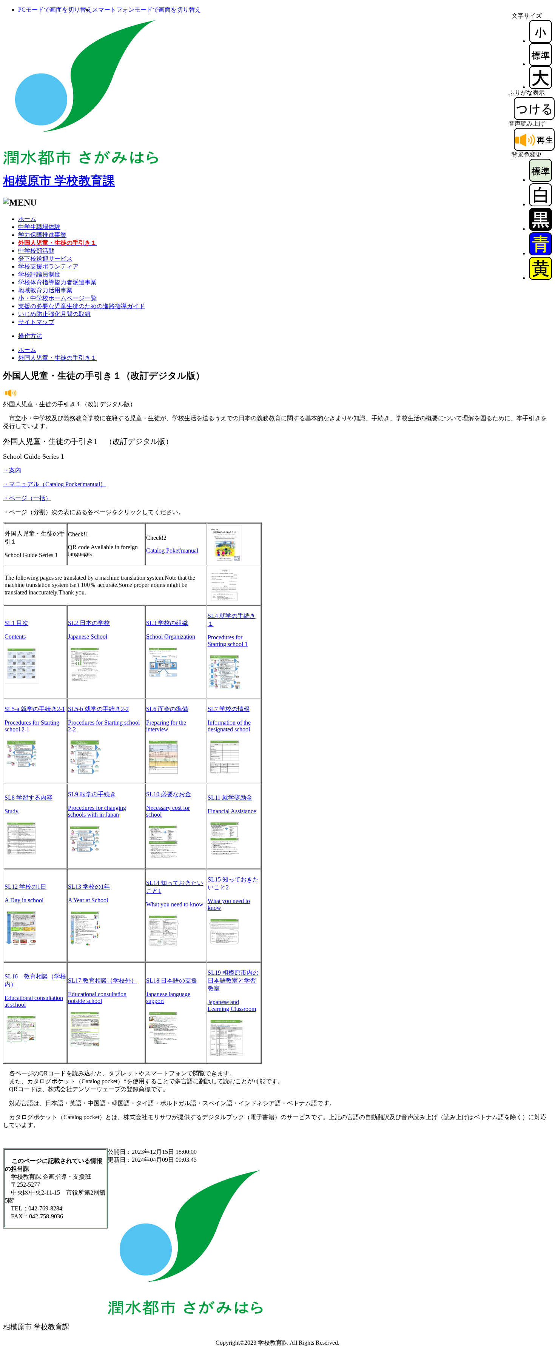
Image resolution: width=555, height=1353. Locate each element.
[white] (540, 204)
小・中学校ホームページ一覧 (57, 298)
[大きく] (540, 87)
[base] (540, 180)
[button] (55, 9)
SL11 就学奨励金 (230, 797)
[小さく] (540, 41)
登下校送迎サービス (45, 258)
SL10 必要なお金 (168, 794)
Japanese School (87, 636)
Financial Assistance (232, 811)
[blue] (540, 253)
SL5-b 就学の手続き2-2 (98, 709)
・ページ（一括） (27, 498)
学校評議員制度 (39, 274)
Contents (15, 636)
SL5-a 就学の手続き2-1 (35, 709)
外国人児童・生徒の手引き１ (57, 358)
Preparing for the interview (166, 726)
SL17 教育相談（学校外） (102, 980)
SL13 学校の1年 (89, 886)
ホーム (27, 219)
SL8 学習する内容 (28, 797)
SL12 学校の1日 (25, 886)
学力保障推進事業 (42, 235)
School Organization (170, 636)
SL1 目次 (16, 623)
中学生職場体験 (39, 227)
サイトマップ (36, 322)
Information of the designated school (229, 726)
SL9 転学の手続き (92, 794)
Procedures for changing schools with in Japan (97, 811)
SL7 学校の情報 (229, 709)
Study (11, 811)
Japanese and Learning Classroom (232, 1005)
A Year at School (88, 900)
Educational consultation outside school (97, 997)
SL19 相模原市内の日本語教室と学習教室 (233, 980)
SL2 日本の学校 (89, 623)
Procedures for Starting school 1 (228, 640)
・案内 (12, 470)
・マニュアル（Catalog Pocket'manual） (54, 484)
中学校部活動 (36, 250)
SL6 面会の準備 (167, 709)
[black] (540, 229)
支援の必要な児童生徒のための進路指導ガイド (81, 306)
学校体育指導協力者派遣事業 (57, 282)
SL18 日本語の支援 (171, 980)
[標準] (540, 64)
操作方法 (30, 336)
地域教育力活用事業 (45, 290)
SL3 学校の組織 (167, 623)
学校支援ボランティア (48, 266)
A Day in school (24, 900)
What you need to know (175, 904)
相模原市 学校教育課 (59, 180)
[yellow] (540, 278)
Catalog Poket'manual (172, 550)
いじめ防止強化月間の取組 (54, 314)
